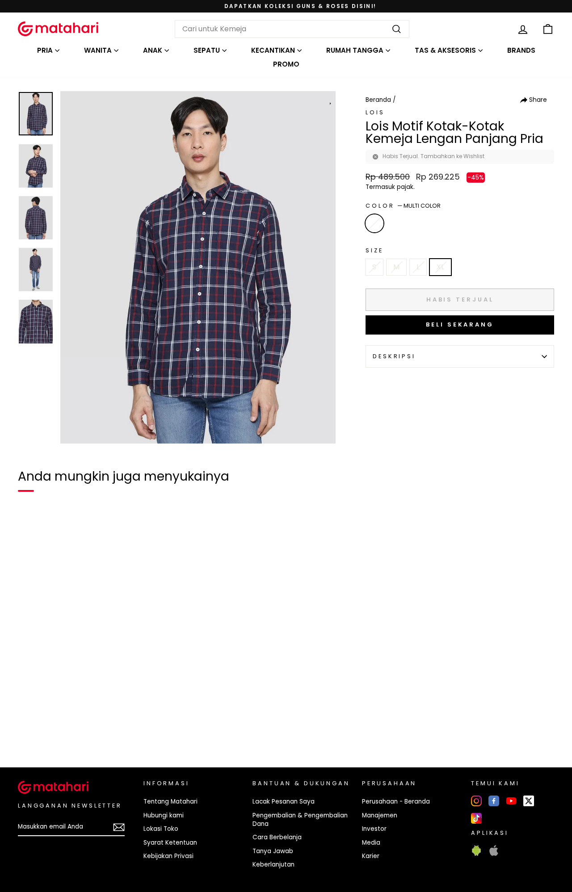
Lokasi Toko (160, 829)
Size (374, 250)
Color (403, 205)
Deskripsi (394, 356)
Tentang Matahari (170, 801)
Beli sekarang (460, 324)
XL (440, 267)
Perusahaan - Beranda (396, 801)
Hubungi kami (163, 815)
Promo (286, 64)
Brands (521, 50)
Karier (370, 856)
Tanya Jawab (272, 851)
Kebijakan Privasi (168, 856)
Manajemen (379, 815)
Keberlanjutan (273, 864)
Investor (374, 829)
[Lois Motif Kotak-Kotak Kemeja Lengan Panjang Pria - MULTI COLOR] (30, 730)
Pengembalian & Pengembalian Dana (300, 819)
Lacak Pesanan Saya (283, 801)
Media (371, 842)
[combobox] (292, 29)
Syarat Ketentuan (170, 842)
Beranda (378, 100)
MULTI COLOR (374, 223)
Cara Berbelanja (277, 837)
